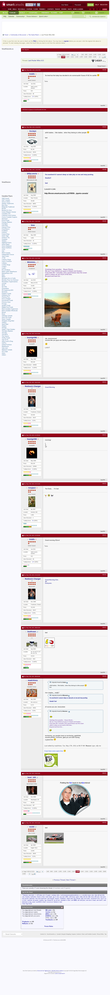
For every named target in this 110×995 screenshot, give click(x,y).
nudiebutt (63, 898)
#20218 (104, 676)
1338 (99, 54)
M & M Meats (6, 270)
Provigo (4, 304)
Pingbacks (25, 921)
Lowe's (4, 268)
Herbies (4, 241)
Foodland (4, 231)
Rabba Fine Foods (7, 307)
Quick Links (43, 16)
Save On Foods (7, 317)
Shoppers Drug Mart (8, 321)
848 (86, 54)
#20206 (104, 69)
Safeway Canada (7, 316)
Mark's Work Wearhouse (9, 271)
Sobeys (4, 322)
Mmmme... (32, 262)
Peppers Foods (6, 293)
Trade (102, 13)
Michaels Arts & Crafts (9, 278)
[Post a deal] (104, 9)
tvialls (32, 74)
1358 (76, 57)
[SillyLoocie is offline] (31, 187)
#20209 (104, 221)
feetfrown (31, 632)
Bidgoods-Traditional (8, 207)
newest (57, 898)
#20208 (104, 169)
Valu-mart (5, 348)
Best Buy (5, 205)
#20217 (104, 627)
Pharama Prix (6, 295)
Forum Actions (31, 16)
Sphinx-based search (60, 973)
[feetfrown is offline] (31, 643)
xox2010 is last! (41, 902)
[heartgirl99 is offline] (31, 351)
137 (33, 96)
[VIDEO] (48, 916)
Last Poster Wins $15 (36, 60)
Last (103, 57)
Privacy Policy (100, 934)
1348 (63, 57)
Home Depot (5, 244)
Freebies (42, 9)
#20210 (104, 258)
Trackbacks (49, 920)
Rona (3, 314)
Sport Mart (5, 324)
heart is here (41, 897)
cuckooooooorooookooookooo (69, 895)
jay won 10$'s (64, 897)
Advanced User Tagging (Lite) (44, 970)
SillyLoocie (32, 174)
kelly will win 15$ (85, 897)
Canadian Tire (6, 213)
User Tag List (25, 49)
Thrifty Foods (6, 338)
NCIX (3, 285)
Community (20, 16)
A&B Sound (5, 198)
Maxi (3, 275)
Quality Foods (6, 305)
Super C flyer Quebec (8, 329)
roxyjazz (32, 488)
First (74, 55)
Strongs (4, 327)
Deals (15, 9)
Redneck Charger (33, 386)
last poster (25, 898)
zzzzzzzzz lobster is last (54, 902)
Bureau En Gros (7, 210)
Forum (13, 13)
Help (97, 5)
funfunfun (33, 897)
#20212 (104, 382)
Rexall (4, 312)
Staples (4, 326)
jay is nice (56, 897)
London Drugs (6, 265)
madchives (33, 680)
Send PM (103, 105)
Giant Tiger (5, 236)
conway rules (55, 895)
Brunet (4, 208)
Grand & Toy (6, 237)
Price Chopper (6, 299)
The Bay (4, 333)
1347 (59, 57)
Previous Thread (59, 880)
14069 (100, 60)
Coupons (29, 9)
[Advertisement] (61, 118)
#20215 (104, 535)
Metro (3, 276)
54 (32, 520)
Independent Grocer (8, 254)
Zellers (4, 355)
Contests (50, 9)
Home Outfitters (7, 248)
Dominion (5, 219)
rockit (31, 827)
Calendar (11, 16)
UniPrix (4, 343)
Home (9, 9)
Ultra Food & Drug (7, 341)
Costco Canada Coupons (9, 217)
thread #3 (50, 900)
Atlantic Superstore (8, 203)
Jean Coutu (5, 256)
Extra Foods (5, 220)
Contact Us (43, 934)
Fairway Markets (7, 222)
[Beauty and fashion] (94, 9)
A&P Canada (6, 200)
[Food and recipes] (97, 9)
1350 (72, 57)
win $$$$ (74, 900)
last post (103, 897)
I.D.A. (3, 249)
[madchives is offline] (31, 693)
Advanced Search (98, 17)
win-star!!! (100, 900)
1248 (90, 54)
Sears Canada (6, 319)
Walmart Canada (7, 350)
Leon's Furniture (7, 261)
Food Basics (6, 229)
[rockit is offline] (31, 839)
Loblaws (4, 263)
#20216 (104, 574)
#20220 (104, 822)
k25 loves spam (74, 897)
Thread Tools (101, 66)
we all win (57, 900)
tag (45, 900)
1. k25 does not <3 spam (43, 895)
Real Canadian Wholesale (10, 310)
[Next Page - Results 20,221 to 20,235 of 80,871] (99, 57)
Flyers (35, 9)
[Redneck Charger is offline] (31, 401)
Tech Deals (21, 9)
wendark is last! (65, 900)
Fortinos (4, 232)
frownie (27, 897)
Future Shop (5, 234)
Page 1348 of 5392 (64, 54)
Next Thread (70, 880)
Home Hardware (7, 246)
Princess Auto (6, 302)
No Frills (4, 287)
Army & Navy (6, 202)
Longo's (4, 266)
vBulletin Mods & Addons (57, 970)
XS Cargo (5, 351)
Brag (77, 13)
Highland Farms (7, 242)
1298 (94, 54)
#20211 (104, 333)
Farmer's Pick (6, 227)
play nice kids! (85, 898)
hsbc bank (49, 897)
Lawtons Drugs (6, 259)
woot (33, 902)
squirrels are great (32, 900)
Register (103, 5)
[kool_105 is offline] (31, 790)
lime (33, 225)
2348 (94, 57)
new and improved (40, 898)
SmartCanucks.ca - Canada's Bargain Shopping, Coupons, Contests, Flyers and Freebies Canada (71, 934)
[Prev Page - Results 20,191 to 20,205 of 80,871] (77, 55)
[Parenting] (100, 9)
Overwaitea (5, 288)
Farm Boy (5, 225)
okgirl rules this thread (73, 898)
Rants (70, 9)
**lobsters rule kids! (28, 895)
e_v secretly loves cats (87, 895)
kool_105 (32, 777)
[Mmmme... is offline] (31, 274)
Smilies (48, 912)
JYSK (3, 258)
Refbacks (25, 923)
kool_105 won (95, 897)
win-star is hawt (91, 900)
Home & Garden (78, 9)
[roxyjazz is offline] (31, 502)
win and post (81, 900)
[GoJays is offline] (31, 142)
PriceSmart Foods (7, 300)
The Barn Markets (7, 331)
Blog (5, 13)
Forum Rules (48, 926)
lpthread (31, 898)
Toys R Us (5, 339)
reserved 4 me (95, 898)
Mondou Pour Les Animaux (10, 280)
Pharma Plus (6, 297)
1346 (103, 54)
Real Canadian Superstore (10, 309)
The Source (5, 336)
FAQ (4, 16)
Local (89, 13)
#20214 (104, 483)
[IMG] (47, 914)
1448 (85, 57)
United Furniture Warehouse (7, 345)
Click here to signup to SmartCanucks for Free (34, 109)
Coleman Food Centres (9, 215)
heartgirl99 (32, 338)
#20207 (104, 127)
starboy (41, 900)
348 (82, 54)
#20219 (104, 773)
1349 (67, 57)
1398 (81, 57)
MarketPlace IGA (7, 273)
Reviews (64, 9)
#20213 (104, 435)
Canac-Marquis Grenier (9, 212)
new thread (50, 898)
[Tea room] (90, 9)
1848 (90, 57)
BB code (48, 910)
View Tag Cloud (27, 903)
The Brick (5, 334)
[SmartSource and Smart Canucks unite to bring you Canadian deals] (10, 187)
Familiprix (5, 224)
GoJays (32, 131)
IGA (3, 251)
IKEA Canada (6, 253)
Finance (57, 9)
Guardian (4, 239)
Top (61, 13)
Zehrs (3, 353)
